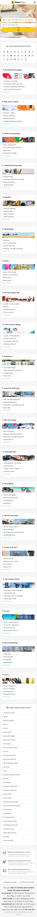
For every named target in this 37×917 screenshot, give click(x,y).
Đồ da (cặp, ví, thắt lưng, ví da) (13, 84)
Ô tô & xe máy (7, 798)
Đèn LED (6, 306)
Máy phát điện (8, 662)
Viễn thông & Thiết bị (12, 579)
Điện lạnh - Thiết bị (9, 113)
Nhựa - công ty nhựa (10, 145)
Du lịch (6, 611)
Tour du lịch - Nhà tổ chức (11, 625)
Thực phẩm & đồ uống (10, 821)
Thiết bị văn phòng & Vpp (13, 165)
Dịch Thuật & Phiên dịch (11, 341)
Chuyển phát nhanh (9, 535)
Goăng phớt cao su (9, 694)
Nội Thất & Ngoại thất (12, 293)
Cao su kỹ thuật (8, 691)
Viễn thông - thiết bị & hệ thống (13, 590)
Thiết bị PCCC (7, 567)
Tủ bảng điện (7, 659)
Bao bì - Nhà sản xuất (10, 272)
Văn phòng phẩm (9, 185)
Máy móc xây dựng (9, 208)
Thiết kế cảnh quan (9, 309)
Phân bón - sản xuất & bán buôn (13, 248)
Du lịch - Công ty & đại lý (11, 622)
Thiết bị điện (7, 654)
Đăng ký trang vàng (19, 852)
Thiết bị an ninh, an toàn (11, 561)
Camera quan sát (9, 558)
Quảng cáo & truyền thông (12, 806)
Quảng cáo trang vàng (19, 861)
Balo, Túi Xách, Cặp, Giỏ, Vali (12, 89)
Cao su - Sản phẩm (9, 688)
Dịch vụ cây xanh (9, 312)
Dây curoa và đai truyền (11, 497)
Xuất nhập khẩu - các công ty (12, 463)
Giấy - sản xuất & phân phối (12, 399)
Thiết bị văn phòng (9, 182)
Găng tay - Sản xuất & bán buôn (13, 434)
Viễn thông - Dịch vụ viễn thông (13, 596)
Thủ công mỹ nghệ (9, 817)
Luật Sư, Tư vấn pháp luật (11, 336)
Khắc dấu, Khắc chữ (9, 344)
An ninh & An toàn (10, 547)
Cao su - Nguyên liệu (10, 686)
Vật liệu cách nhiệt (9, 118)
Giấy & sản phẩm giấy (11, 388)
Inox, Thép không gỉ (9, 367)
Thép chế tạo (7, 376)
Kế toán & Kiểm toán (10, 338)
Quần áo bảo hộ (8, 439)
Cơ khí (5, 728)
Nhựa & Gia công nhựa (12, 133)
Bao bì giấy (7, 408)
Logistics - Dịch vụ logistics (12, 468)
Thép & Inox (8, 356)
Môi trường (7, 782)
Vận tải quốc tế (8, 466)
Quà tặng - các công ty (10, 81)
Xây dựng (6, 836)
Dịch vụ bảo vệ (8, 564)
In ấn (5, 771)
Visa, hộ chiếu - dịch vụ (10, 630)
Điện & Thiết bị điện (11, 643)
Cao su (6, 675)
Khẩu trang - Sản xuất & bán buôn (14, 437)
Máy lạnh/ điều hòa (9, 116)
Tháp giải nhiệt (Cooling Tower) (13, 121)
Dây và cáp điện (8, 657)
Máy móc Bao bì (9, 214)
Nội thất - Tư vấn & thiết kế (11, 304)
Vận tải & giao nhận (11, 515)
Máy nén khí (7, 503)
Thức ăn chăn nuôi (9, 246)
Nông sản (6, 240)
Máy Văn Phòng (8, 176)
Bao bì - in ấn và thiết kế (11, 275)
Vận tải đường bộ (9, 529)
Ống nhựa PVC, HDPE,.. (10, 153)
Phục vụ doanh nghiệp (13, 325)
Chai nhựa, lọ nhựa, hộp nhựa (12, 147)
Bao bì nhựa (7, 150)
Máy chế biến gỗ (9, 216)
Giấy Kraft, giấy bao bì (10, 402)
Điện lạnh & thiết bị (11, 102)
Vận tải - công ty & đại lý (11, 527)
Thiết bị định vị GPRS (10, 598)
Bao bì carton (7, 280)
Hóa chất (6, 767)
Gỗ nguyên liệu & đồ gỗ (11, 763)
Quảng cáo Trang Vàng (27, 882)
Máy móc (8, 197)
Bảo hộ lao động (10, 420)
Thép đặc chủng (8, 373)
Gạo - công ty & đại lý (10, 243)
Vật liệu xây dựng (9, 829)
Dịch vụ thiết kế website (18, 869)
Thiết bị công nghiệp (10, 495)
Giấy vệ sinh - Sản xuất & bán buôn (14, 405)
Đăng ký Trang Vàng (10, 882)
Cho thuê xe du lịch (9, 627)
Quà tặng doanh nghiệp (13, 70)
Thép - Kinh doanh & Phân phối (13, 370)
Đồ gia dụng (7, 744)
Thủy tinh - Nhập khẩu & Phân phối (14, 86)
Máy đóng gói (8, 211)
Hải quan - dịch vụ (9, 471)
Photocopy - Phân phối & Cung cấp (14, 179)
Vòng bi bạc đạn (8, 500)
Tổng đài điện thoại (9, 593)
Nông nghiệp (8, 229)
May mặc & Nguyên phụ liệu (12, 775)
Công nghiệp (8, 484)
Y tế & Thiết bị (7, 809)
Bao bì (6, 261)
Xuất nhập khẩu (10, 452)
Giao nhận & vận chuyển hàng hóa (14, 532)
